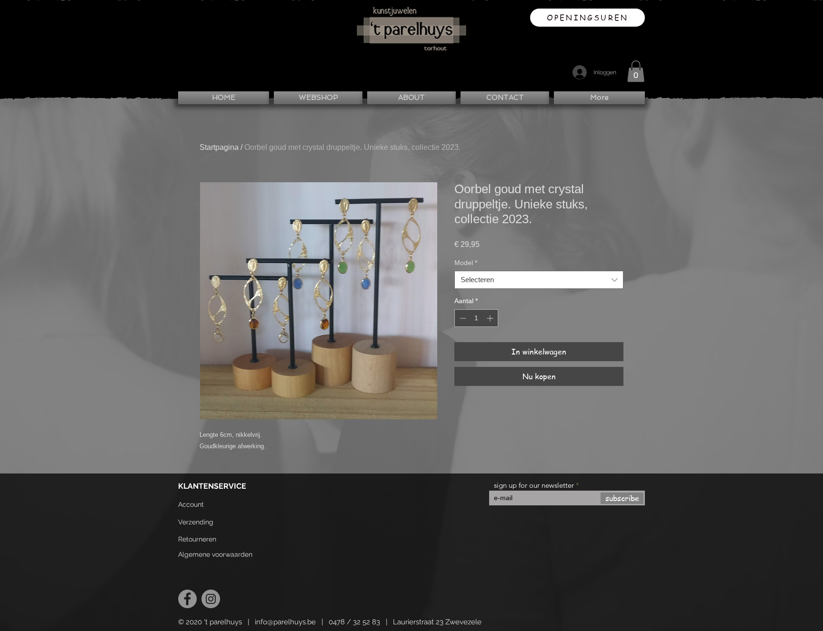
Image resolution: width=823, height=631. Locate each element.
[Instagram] (210, 599)
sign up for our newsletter (534, 485)
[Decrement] (462, 318)
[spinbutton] (476, 318)
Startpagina (219, 147)
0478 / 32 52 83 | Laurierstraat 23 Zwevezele (405, 622)
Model (465, 262)
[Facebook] (187, 599)
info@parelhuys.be (285, 622)
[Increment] (491, 318)
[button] (636, 71)
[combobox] (538, 280)
